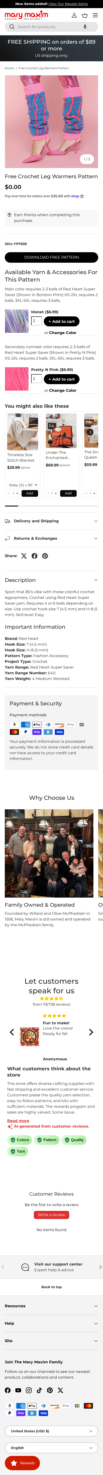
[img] (51, 999)
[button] (85, 27)
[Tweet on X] (24, 556)
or (60, 332)
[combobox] (51, 27)
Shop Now (81, 4)
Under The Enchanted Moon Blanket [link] (59, 455)
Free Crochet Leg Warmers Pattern (43, 68)
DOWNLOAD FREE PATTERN (51, 257)
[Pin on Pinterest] (45, 556)
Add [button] (29, 493)
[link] (22, 431)
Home (9, 68)
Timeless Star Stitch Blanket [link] (21, 457)
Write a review (51, 1215)
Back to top (51, 1287)
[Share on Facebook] (34, 556)
